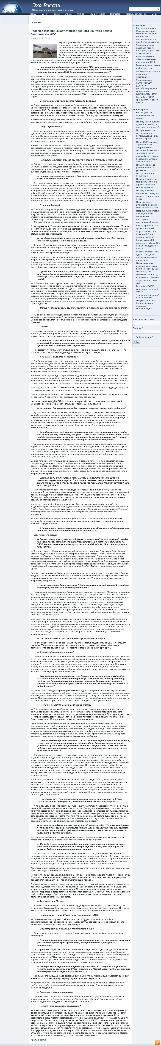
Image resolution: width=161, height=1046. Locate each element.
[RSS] (157, 1042)
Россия (56, 14)
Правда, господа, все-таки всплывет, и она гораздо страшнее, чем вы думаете (147, 183)
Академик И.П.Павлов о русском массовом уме (147, 280)
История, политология (136, 14)
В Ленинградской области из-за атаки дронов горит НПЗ (146, 59)
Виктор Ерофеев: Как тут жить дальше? (147, 227)
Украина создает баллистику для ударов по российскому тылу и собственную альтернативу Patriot (146, 87)
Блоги (44, 14)
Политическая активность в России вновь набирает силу (147, 205)
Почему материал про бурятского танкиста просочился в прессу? (147, 124)
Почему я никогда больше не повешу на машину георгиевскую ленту (147, 194)
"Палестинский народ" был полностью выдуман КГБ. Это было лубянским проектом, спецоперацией (147, 302)
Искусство (115, 14)
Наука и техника (97, 14)
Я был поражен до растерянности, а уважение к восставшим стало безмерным (145, 170)
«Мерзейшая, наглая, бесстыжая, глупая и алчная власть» (147, 159)
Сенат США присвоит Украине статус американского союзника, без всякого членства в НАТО (147, 147)
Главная (32, 14)
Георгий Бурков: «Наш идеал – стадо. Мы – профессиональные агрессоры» (147, 255)
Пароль (138, 328)
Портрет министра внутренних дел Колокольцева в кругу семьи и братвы (147, 134)
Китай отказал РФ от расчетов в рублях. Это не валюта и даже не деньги (148, 244)
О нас (154, 14)
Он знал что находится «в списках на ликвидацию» (148, 74)
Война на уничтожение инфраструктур (148, 66)
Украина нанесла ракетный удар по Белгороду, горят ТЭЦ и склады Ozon (147, 49)
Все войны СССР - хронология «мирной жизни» (147, 100)
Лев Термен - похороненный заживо (147, 221)
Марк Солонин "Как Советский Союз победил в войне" (146, 234)
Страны (68, 14)
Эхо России (47, 5)
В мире (80, 14)
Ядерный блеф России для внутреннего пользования (148, 213)
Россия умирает (144, 112)
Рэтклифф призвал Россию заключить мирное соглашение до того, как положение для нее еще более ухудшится (147, 35)
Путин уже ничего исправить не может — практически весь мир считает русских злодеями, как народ (148, 268)
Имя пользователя (144, 319)
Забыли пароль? (144, 337)
